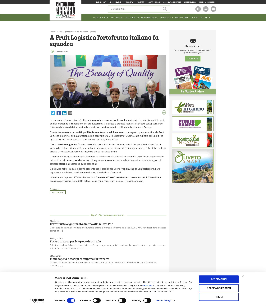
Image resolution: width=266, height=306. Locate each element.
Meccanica (130, 17)
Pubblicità (129, 2)
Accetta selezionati (219, 288)
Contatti (140, 2)
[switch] (97, 300)
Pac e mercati (117, 17)
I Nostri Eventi (115, 2)
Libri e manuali (190, 2)
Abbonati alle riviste (172, 2)
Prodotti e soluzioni (200, 17)
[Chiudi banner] (243, 276)
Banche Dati (101, 2)
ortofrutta (57, 192)
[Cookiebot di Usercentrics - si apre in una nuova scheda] (37, 301)
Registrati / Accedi (206, 2)
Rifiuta (219, 297)
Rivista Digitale (154, 2)
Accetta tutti (219, 279)
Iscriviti (193, 58)
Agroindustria (181, 17)
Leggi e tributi (166, 17)
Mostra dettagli (163, 300)
